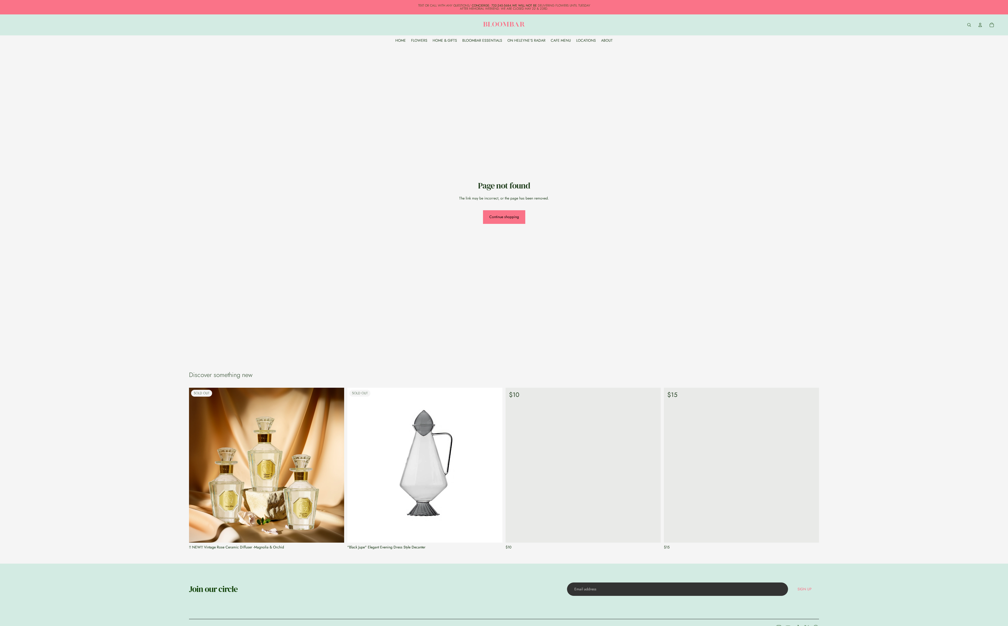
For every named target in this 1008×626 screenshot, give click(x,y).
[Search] (969, 25)
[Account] (980, 25)
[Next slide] (336, 465)
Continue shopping (504, 216)
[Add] (652, 534)
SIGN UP (804, 589)
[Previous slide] (197, 465)
